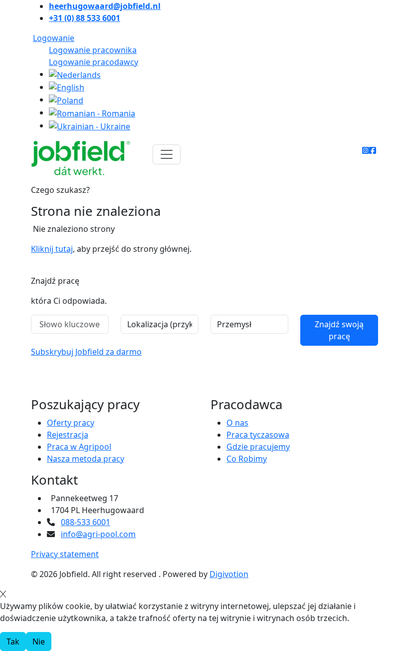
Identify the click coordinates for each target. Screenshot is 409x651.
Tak (12, 641)
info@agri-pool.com (98, 534)
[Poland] (66, 99)
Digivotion (228, 574)
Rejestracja (67, 434)
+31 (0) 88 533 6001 (84, 17)
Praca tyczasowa (257, 434)
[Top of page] (6, 269)
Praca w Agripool (79, 446)
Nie (38, 641)
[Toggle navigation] (167, 154)
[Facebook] (372, 150)
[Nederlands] (75, 73)
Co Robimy (246, 458)
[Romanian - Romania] (92, 112)
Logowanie (53, 37)
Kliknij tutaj (52, 248)
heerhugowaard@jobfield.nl (105, 5)
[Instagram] (365, 150)
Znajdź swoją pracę (339, 330)
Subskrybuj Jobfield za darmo (86, 351)
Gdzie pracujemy (258, 446)
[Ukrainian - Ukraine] (89, 125)
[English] (66, 86)
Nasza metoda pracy (85, 458)
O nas (237, 422)
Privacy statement (65, 554)
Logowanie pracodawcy (93, 61)
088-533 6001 (85, 522)
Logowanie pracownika (93, 49)
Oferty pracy (70, 422)
